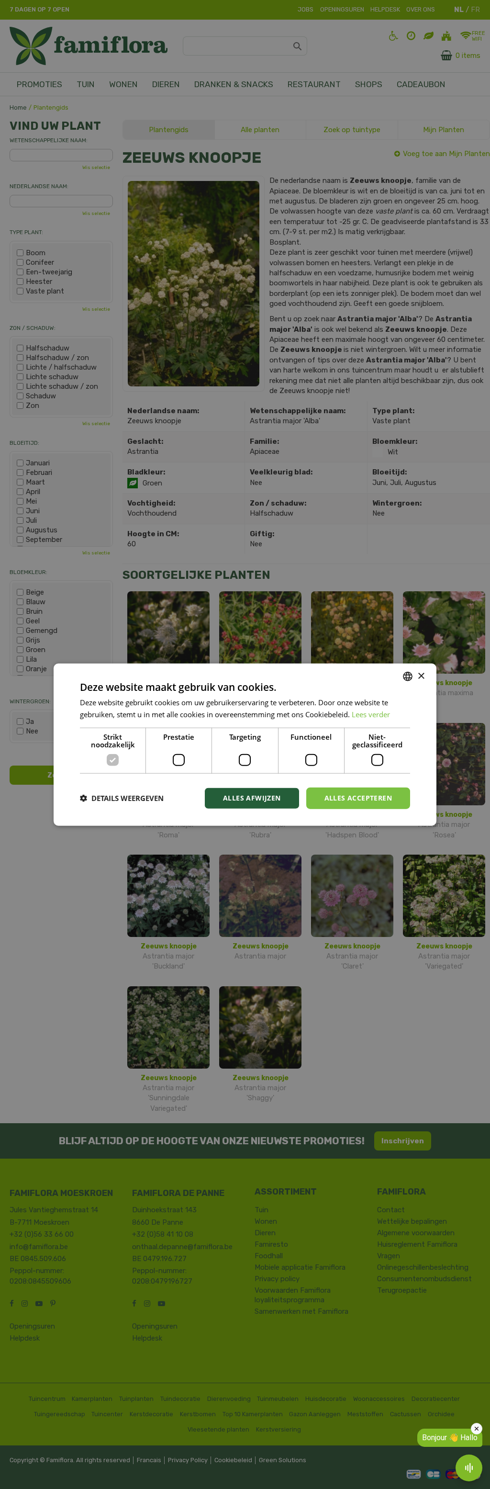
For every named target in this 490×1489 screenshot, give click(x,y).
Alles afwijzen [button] (252, 797)
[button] (122, 798)
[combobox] (407, 676)
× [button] (420, 675)
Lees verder (371, 714)
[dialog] (245, 745)
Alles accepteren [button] (358, 797)
